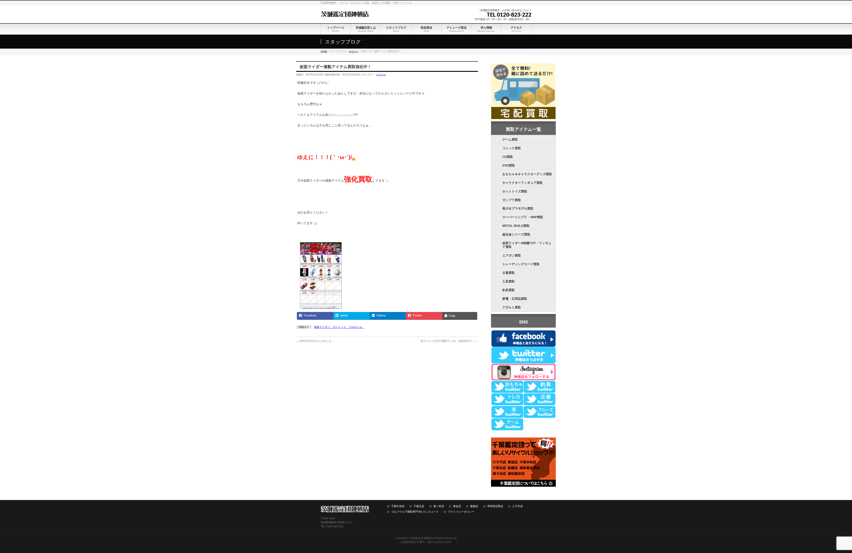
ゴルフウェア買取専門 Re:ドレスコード (415, 511)
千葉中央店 (397, 506)
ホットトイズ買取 (514, 191)
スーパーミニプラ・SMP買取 (522, 217)
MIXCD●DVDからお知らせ (313, 341)
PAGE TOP (830, 532)
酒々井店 (438, 506)
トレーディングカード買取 (521, 264)
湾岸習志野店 (495, 506)
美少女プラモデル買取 (517, 208)
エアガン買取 (511, 255)
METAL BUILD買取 (516, 225)
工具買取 (508, 281)
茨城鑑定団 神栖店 (421, 538)
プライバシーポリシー (461, 511)
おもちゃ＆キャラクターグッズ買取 (527, 174)
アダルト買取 (511, 307)
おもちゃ (381, 74)
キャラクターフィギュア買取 (522, 182)
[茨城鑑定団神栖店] (345, 14)
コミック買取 (511, 148)
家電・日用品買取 (514, 298)
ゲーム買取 (510, 139)
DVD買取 (508, 165)
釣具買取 (508, 290)
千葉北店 (419, 506)
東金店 (457, 506)
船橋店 (474, 506)
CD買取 (507, 157)
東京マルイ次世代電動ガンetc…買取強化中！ (449, 341)
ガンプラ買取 (511, 200)
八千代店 (517, 506)
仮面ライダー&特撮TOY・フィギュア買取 (526, 245)
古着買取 (508, 273)
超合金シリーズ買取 (516, 234)
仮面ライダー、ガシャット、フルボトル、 (339, 327)
